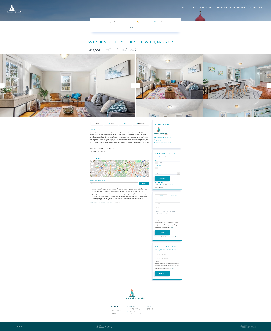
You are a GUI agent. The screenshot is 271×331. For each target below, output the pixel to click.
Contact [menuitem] (261, 7)
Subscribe (162, 273)
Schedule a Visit (173, 195)
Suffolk (103, 202)
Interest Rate (158, 170)
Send (162, 232)
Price (156, 160)
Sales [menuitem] (183, 7)
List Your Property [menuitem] (205, 7)
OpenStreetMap (142, 176)
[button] (138, 21)
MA (99, 202)
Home (91, 202)
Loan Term (157, 156)
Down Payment (158, 165)
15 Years (167, 156)
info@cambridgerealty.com (136, 313)
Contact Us (160, 195)
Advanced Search (160, 22)
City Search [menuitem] (192, 7)
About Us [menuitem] (252, 7)
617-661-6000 (244, 5)
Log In (255, 5)
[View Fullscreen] (92, 167)
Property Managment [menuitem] (116, 310)
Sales (131, 29)
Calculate (162, 178)
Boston (107, 202)
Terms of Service (157, 238)
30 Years (162, 156)
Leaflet (137, 176)
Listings (95, 202)
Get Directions (144, 183)
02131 (111, 202)
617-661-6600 (159, 140)
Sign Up (261, 5)
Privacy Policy (172, 227)
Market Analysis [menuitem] (221, 7)
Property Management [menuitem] (238, 7)
